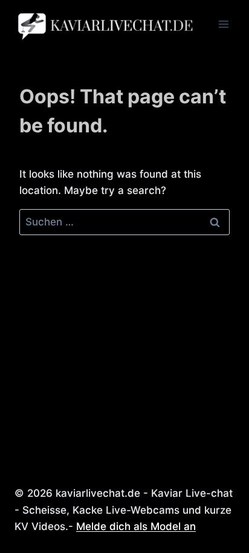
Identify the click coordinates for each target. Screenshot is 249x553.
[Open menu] (223, 24)
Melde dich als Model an (136, 526)
